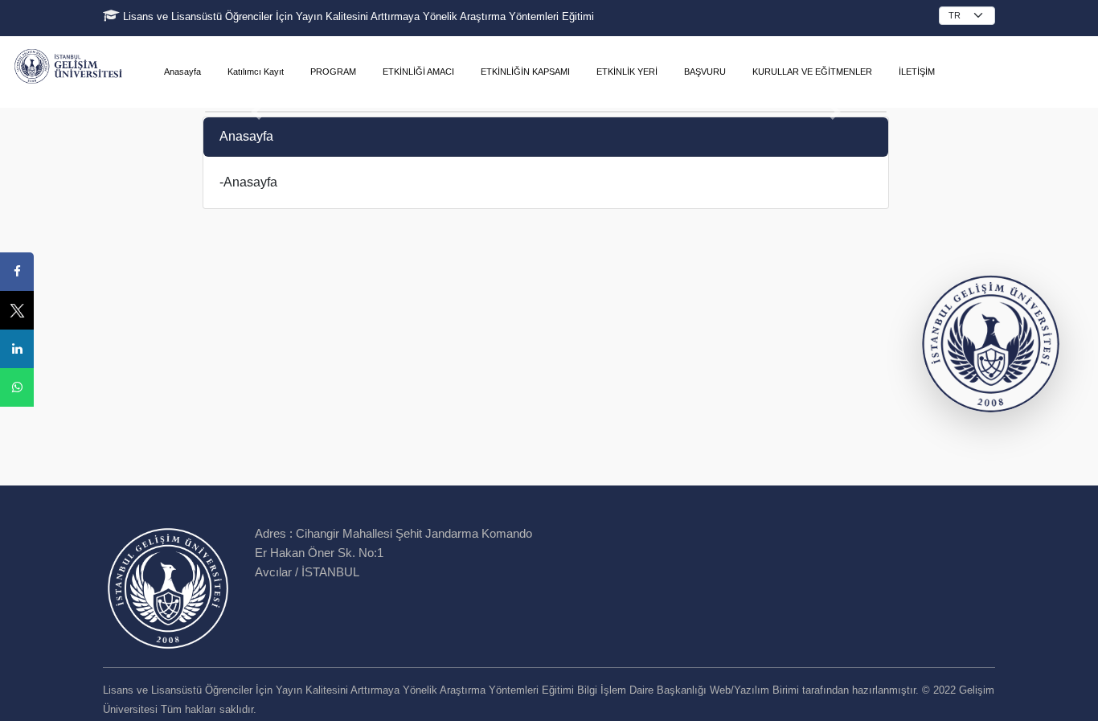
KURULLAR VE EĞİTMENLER (812, 71)
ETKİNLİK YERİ (627, 71)
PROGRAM (333, 71)
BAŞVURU (705, 71)
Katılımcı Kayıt (255, 71)
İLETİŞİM (917, 71)
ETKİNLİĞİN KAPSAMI (525, 71)
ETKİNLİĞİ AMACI (418, 71)
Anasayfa (182, 71)
